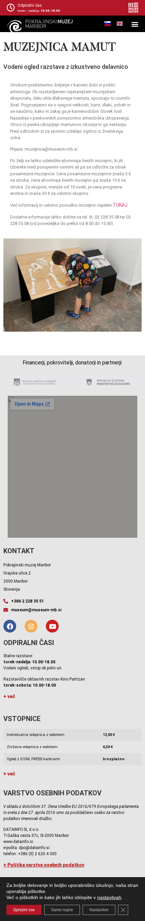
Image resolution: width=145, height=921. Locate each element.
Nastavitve (99, 909)
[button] (134, 23)
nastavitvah (109, 897)
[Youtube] (52, 626)
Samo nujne (62, 909)
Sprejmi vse (24, 909)
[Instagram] (31, 626)
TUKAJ (120, 205)
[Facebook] (9, 626)
